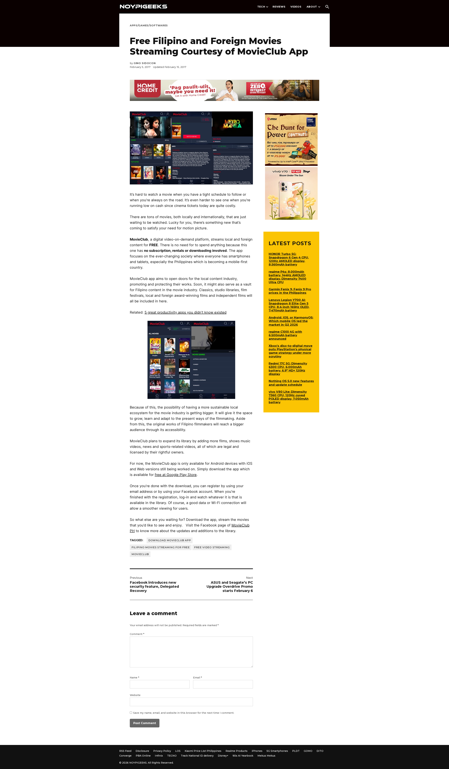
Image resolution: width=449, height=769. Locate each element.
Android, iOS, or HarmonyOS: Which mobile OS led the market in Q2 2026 (291, 321)
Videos (295, 6)
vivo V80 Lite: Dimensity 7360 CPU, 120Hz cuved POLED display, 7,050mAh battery (289, 397)
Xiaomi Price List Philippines (203, 751)
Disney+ (223, 755)
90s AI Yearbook (243, 755)
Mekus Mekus (266, 755)
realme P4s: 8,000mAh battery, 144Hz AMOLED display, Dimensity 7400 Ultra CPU (287, 277)
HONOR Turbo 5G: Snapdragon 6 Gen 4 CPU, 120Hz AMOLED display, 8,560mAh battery (289, 259)
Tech (261, 6)
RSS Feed (125, 751)
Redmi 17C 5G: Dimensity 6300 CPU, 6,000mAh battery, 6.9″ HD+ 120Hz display (288, 369)
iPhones (257, 751)
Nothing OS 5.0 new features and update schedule (291, 382)
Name (134, 677)
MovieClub (140, 554)
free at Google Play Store (176, 475)
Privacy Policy (162, 751)
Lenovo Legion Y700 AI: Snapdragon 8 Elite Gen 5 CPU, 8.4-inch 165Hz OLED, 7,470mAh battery (289, 305)
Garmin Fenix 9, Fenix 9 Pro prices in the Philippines (290, 290)
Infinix (159, 755)
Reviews (279, 6)
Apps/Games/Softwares (149, 25)
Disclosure (142, 751)
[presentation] (267, 6)
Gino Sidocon (145, 63)
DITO (320, 751)
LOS (177, 751)
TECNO (172, 755)
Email (197, 677)
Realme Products (236, 751)
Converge (125, 755)
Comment (137, 634)
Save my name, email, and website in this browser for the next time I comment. (183, 712)
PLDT (296, 751)
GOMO (308, 751)
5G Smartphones (277, 751)
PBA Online (143, 755)
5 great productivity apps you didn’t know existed (185, 312)
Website (135, 695)
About (312, 6)
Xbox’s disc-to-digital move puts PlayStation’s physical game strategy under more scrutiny (290, 351)
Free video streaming (212, 547)
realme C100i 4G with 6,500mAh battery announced (285, 335)
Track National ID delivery (197, 755)
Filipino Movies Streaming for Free (161, 547)
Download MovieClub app (169, 540)
